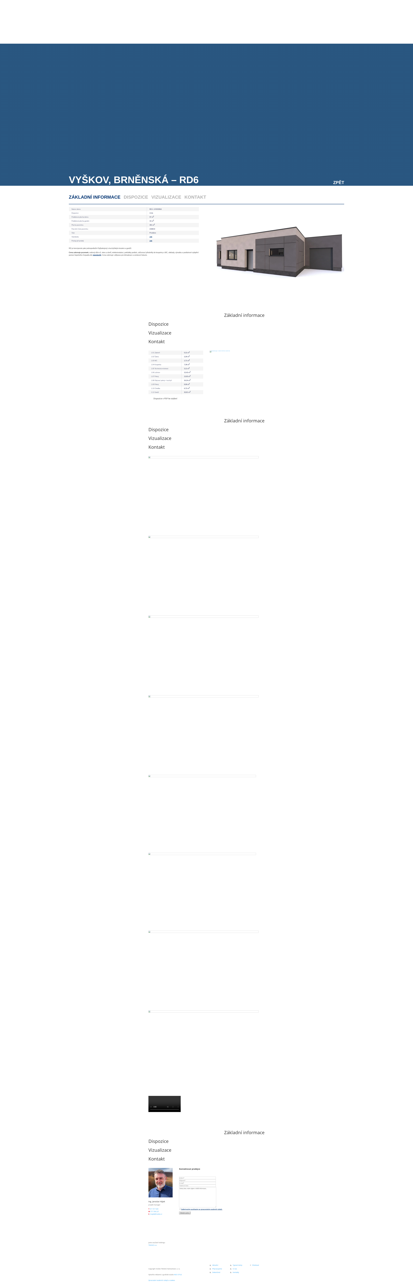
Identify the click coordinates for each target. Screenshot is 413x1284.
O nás (235, 1269)
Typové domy (237, 1265)
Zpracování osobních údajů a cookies (162, 1280)
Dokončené (216, 1272)
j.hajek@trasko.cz (156, 1214)
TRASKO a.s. (152, 1245)
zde (150, 237)
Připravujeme (217, 1269)
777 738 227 (154, 1211)
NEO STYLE (178, 1275)
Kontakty (236, 1272)
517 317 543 (154, 1209)
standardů (97, 255)
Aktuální (215, 1265)
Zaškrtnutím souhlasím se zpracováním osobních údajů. (201, 1209)
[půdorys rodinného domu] (237, 359)
